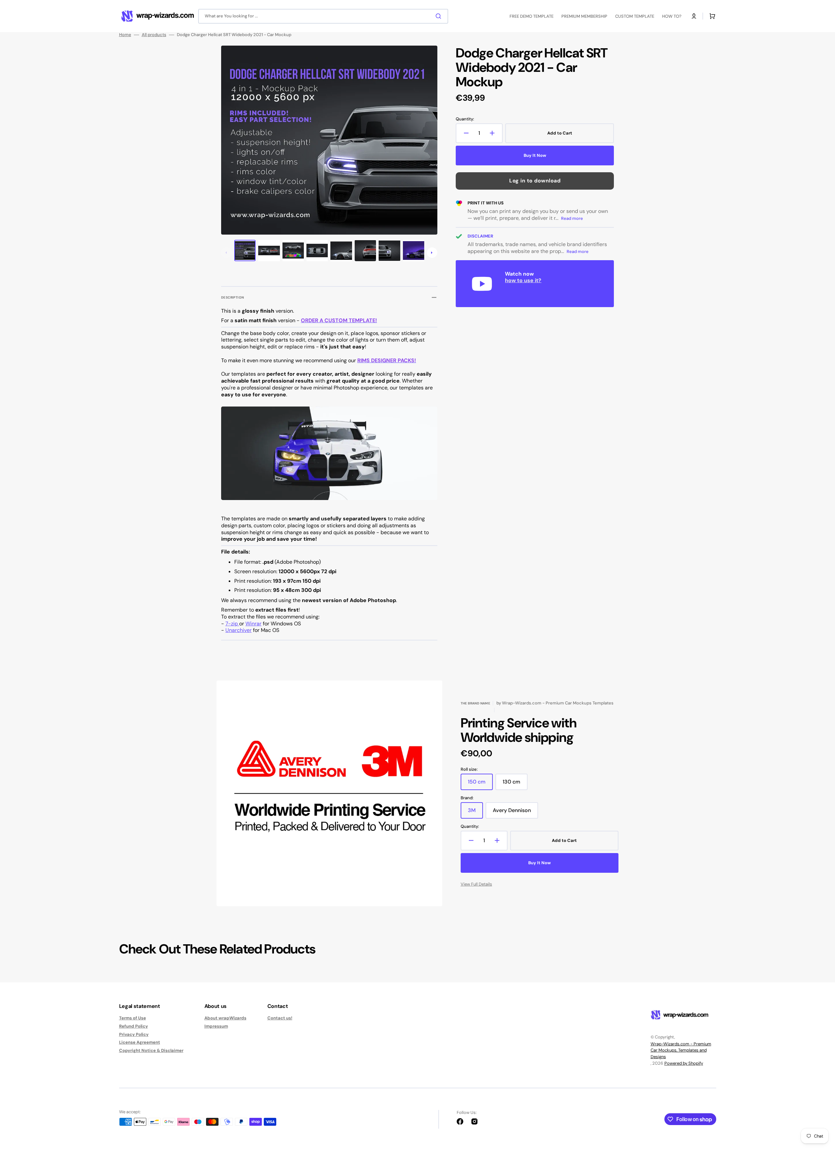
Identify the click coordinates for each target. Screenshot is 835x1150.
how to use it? (523, 280)
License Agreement (139, 1042)
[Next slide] (432, 252)
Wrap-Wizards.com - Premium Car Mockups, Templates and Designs (681, 1050)
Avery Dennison (515, 813)
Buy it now (535, 155)
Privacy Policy (134, 1034)
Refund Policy (133, 1026)
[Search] (439, 16)
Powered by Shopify (683, 1063)
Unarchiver (238, 630)
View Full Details (476, 884)
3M (475, 813)
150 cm (480, 784)
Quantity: (465, 119)
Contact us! (279, 1018)
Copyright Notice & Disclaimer (151, 1050)
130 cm (515, 784)
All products (154, 34)
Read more (572, 218)
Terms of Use (132, 1018)
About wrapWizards (225, 1018)
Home (125, 34)
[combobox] (323, 16)
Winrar (253, 623)
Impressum (216, 1026)
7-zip (232, 623)
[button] (694, 16)
